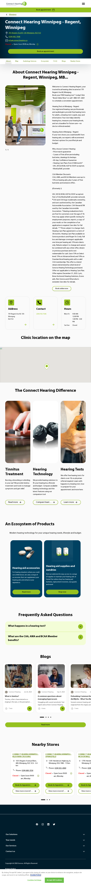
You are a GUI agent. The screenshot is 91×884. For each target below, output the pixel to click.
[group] (45, 51)
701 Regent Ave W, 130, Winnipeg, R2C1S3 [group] (25, 33)
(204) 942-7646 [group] (14, 37)
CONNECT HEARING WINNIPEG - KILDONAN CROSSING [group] (25, 755)
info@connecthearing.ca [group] (18, 40)
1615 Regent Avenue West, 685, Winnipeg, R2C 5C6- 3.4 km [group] (26, 763)
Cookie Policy (36, 875)
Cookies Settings (34, 880)
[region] (45, 876)
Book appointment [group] (43, 10)
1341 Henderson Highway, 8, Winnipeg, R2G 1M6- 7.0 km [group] (60, 762)
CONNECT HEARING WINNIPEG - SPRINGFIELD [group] (58, 755)
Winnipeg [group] (12, 15)
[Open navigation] (83, 3)
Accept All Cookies (54, 880)
